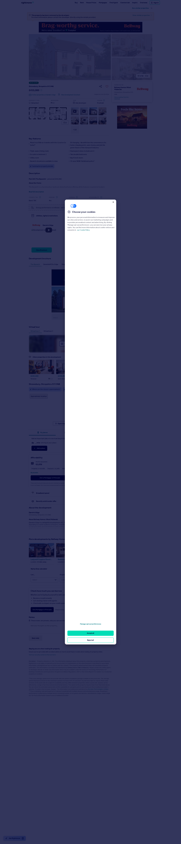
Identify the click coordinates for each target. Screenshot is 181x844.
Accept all (90, 633)
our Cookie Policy (83, 230)
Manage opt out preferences (90, 624)
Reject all (90, 640)
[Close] (113, 202)
